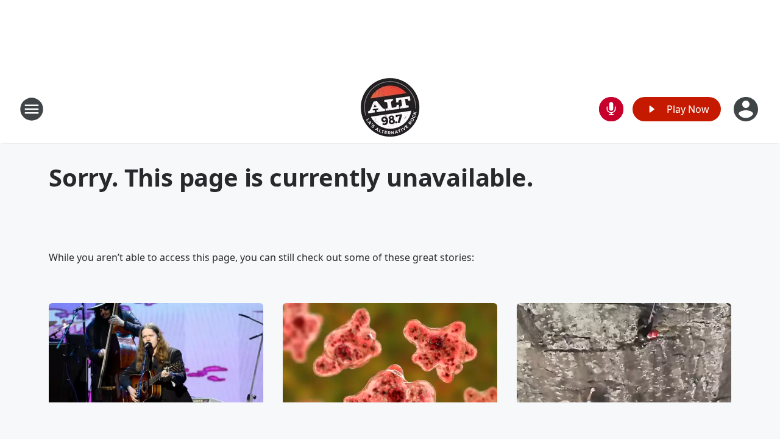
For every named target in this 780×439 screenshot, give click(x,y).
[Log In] (747, 109)
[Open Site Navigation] (32, 109)
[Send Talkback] (611, 109)
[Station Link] (390, 109)
